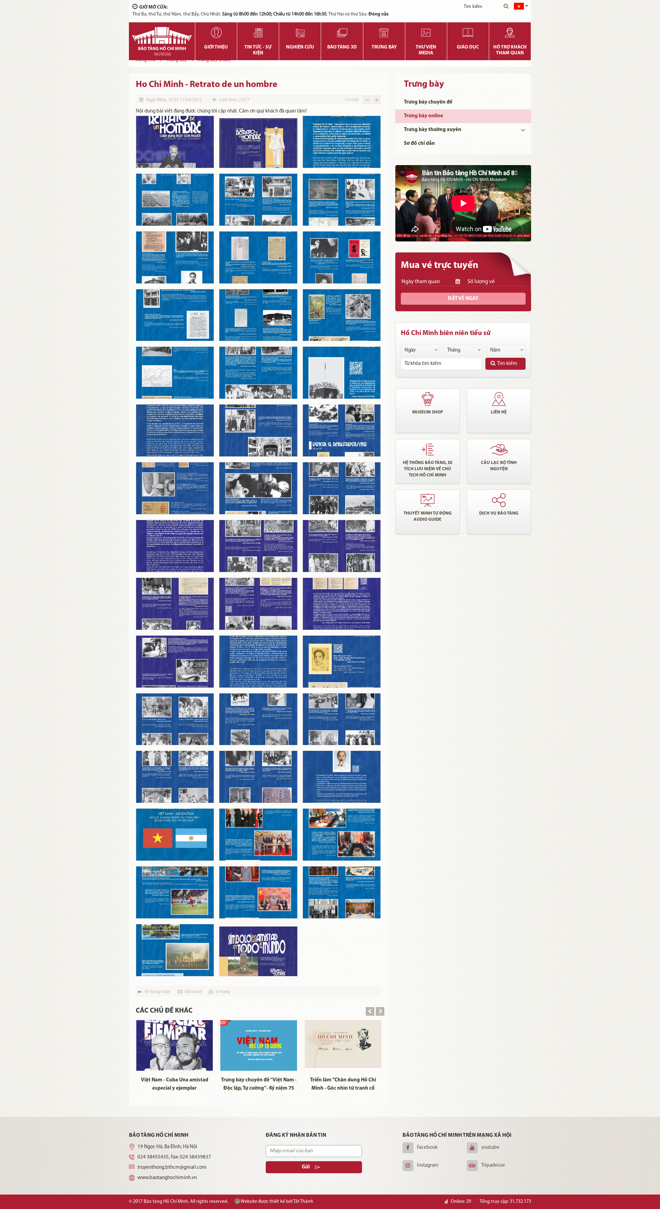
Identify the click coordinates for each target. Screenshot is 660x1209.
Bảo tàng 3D (342, 47)
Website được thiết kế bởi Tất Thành (276, 1201)
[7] (175, 257)
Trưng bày (384, 47)
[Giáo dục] (468, 32)
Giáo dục (468, 47)
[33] (342, 719)
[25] (175, 604)
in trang (223, 992)
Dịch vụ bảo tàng (498, 513)
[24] (342, 546)
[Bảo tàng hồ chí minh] (162, 41)
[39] (342, 835)
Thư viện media (426, 50)
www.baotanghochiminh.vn (167, 1177)
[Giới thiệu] (216, 32)
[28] (175, 662)
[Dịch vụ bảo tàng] (499, 500)
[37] (175, 835)
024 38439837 (195, 1157)
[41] (258, 892)
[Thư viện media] (426, 32)
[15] (342, 373)
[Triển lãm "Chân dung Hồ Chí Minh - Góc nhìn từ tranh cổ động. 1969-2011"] (343, 1045)
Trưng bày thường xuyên (432, 129)
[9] (342, 257)
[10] (175, 315)
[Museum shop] (427, 399)
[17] (258, 430)
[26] (258, 604)
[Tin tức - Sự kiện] (258, 32)
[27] (342, 604)
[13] (175, 373)
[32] (258, 719)
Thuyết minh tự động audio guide (428, 516)
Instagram (428, 1165)
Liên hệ (499, 412)
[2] (258, 142)
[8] (258, 257)
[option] (174, 1057)
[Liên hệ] (499, 399)
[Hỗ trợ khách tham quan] (510, 32)
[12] (342, 315)
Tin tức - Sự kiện (258, 50)
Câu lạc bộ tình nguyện (499, 466)
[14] (258, 373)
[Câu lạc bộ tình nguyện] (499, 449)
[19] (175, 488)
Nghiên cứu (300, 47)
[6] (342, 200)
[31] (175, 719)
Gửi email (193, 992)
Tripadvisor (493, 1165)
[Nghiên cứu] (300, 32)
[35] (258, 777)
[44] (258, 950)
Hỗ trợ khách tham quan (510, 50)
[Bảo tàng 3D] (342, 32)
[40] (175, 892)
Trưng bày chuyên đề (428, 102)
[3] (342, 142)
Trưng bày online (423, 116)
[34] (175, 777)
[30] (342, 662)
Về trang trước (157, 992)
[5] (258, 200)
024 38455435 (153, 1157)
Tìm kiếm (507, 363)
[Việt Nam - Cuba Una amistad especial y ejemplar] (174, 1045)
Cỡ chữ (351, 100)
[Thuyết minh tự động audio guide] (427, 500)
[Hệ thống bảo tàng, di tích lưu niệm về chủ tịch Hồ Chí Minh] (427, 449)
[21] (342, 488)
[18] (342, 430)
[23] (258, 546)
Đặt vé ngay (463, 298)
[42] (342, 892)
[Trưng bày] (384, 32)
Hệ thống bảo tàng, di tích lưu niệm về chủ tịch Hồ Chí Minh (427, 469)
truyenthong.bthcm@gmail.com (172, 1167)
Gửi (306, 1167)
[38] (258, 835)
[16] (175, 430)
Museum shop (427, 412)
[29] (258, 662)
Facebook (427, 1147)
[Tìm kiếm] (506, 7)
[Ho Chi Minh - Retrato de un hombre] (175, 142)
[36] (342, 777)
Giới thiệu (216, 47)
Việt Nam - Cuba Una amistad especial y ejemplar (174, 1084)
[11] (258, 315)
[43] (175, 950)
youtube (490, 1147)
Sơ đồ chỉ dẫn (419, 143)
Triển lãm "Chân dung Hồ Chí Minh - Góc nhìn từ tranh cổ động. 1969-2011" (343, 1085)
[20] (258, 488)
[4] (175, 200)
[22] (175, 546)
